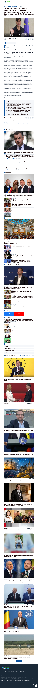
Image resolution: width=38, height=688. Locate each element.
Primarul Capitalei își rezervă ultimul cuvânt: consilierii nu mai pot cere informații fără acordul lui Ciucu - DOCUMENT (22, 297)
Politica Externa (7, 153)
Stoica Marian (31, 478)
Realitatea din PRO (16, 678)
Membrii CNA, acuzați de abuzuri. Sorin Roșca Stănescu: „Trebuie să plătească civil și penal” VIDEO (21, 210)
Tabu (22, 680)
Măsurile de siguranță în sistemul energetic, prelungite (16, 480)
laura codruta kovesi (13, 122)
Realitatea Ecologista (24, 678)
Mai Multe (19, 661)
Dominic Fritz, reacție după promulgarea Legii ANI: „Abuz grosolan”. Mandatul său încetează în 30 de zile (18, 288)
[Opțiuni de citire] (36, 686)
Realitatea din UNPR (27, 677)
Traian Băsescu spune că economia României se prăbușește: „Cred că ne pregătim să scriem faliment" (21, 334)
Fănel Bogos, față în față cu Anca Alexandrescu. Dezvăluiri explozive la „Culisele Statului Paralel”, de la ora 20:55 (19, 111)
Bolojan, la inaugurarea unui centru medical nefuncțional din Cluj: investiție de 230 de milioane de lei (18, 607)
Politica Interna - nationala (13, 4)
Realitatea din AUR (20, 677)
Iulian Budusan (31, 502)
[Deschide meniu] (33, 2)
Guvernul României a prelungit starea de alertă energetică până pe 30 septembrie (20, 214)
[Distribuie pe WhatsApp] (30, 39)
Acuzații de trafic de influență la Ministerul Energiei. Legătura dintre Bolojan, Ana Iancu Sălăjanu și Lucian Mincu (18, 196)
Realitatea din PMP (14, 38)
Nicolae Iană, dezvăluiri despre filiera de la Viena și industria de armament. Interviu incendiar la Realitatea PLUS (20, 108)
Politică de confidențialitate (14, 671)
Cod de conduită (22, 671)
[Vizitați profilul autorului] (5, 39)
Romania (29, 122)
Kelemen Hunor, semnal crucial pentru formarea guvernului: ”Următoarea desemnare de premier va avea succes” (17, 168)
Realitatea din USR (30, 678)
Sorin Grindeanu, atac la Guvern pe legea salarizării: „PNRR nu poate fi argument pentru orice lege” (22, 306)
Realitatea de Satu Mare (10, 680)
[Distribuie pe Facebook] (28, 39)
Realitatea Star (15, 677)
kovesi (24, 122)
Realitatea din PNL (3, 680)
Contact (2, 671)
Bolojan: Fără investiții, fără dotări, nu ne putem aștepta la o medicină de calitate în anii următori (17, 632)
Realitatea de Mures (27, 680)
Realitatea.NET (3, 677)
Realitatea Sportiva (9, 677)
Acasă (6, 4)
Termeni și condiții (7, 671)
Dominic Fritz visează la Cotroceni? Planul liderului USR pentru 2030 (18, 430)
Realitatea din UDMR (4, 678)
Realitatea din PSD (10, 678)
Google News (25, 125)
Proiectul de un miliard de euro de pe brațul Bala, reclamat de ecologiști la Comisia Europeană (17, 658)
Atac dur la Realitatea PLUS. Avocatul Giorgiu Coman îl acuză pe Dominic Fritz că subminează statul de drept (18, 505)
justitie (6, 122)
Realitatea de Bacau (18, 680)
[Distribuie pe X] (33, 39)
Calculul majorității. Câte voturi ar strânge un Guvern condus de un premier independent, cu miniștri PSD (18, 455)
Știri (8, 4)
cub (21, 122)
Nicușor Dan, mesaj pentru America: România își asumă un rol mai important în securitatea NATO (22, 302)
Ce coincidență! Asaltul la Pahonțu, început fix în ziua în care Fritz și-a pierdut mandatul (21, 200)
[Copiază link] (26, 39)
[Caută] (30, 2)
